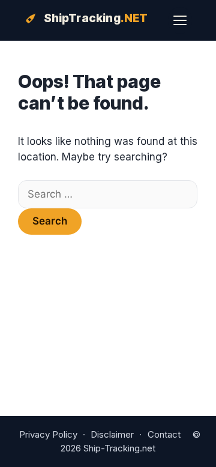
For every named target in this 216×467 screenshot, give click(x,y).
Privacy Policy (48, 434)
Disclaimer (112, 434)
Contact (164, 434)
